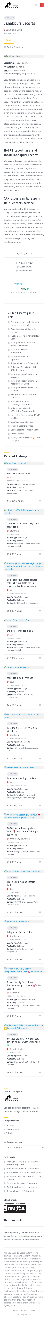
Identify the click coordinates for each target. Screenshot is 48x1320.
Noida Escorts (17, 434)
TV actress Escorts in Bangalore (22, 1183)
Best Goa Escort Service (22, 422)
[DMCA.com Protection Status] (15, 1212)
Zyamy (22, 288)
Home (15, 1310)
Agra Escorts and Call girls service (23, 1168)
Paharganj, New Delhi (19, 839)
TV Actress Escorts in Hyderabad (22, 1187)
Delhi (11, 477)
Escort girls (11, 1125)
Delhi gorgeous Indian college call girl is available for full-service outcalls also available (22, 583)
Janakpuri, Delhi (14, 30)
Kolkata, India (16, 1049)
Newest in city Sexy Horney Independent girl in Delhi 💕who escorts (24, 985)
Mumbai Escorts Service (22, 426)
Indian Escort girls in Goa (20, 630)
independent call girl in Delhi (22, 778)
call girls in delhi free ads (20, 677)
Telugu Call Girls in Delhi (19, 932)
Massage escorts (13, 1129)
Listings (24, 1310)
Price (33, 1310)
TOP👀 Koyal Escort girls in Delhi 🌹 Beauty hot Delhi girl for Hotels (22, 831)
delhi (11, 682)
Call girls (9, 17)
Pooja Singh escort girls (19, 473)
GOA (11, 635)
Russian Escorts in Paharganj (24, 363)
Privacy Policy (24, 1314)
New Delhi (14, 531)
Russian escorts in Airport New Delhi (24, 1172)
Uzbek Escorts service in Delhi (25, 430)
